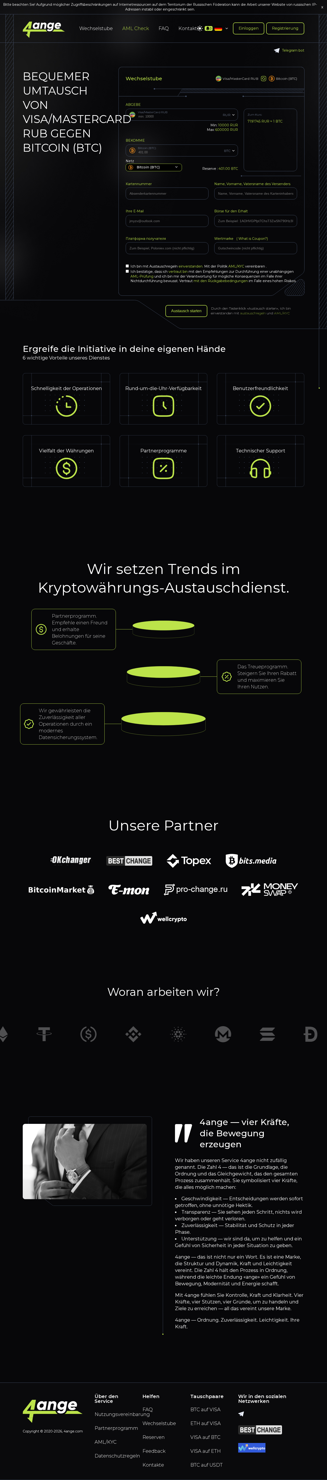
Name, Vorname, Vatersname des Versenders (252, 184)
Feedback (153, 1451)
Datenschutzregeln (116, 1456)
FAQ (163, 28)
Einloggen (249, 28)
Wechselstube (96, 28)
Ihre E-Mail (135, 211)
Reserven (153, 1437)
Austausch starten (186, 311)
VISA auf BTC (205, 1437)
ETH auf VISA (205, 1423)
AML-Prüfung (141, 276)
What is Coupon (251, 238)
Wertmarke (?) (241, 238)
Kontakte (189, 28)
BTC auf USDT (206, 1465)
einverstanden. (191, 266)
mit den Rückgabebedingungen (221, 281)
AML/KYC (236, 266)
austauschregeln (253, 313)
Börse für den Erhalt (231, 211)
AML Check (135, 28)
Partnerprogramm (116, 1428)
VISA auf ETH (205, 1451)
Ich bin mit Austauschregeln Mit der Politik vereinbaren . (198, 266)
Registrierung (285, 28)
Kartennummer (139, 184)
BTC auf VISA (205, 1409)
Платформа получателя (146, 238)
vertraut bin (178, 271)
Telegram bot (293, 50)
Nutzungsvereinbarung (116, 1414)
